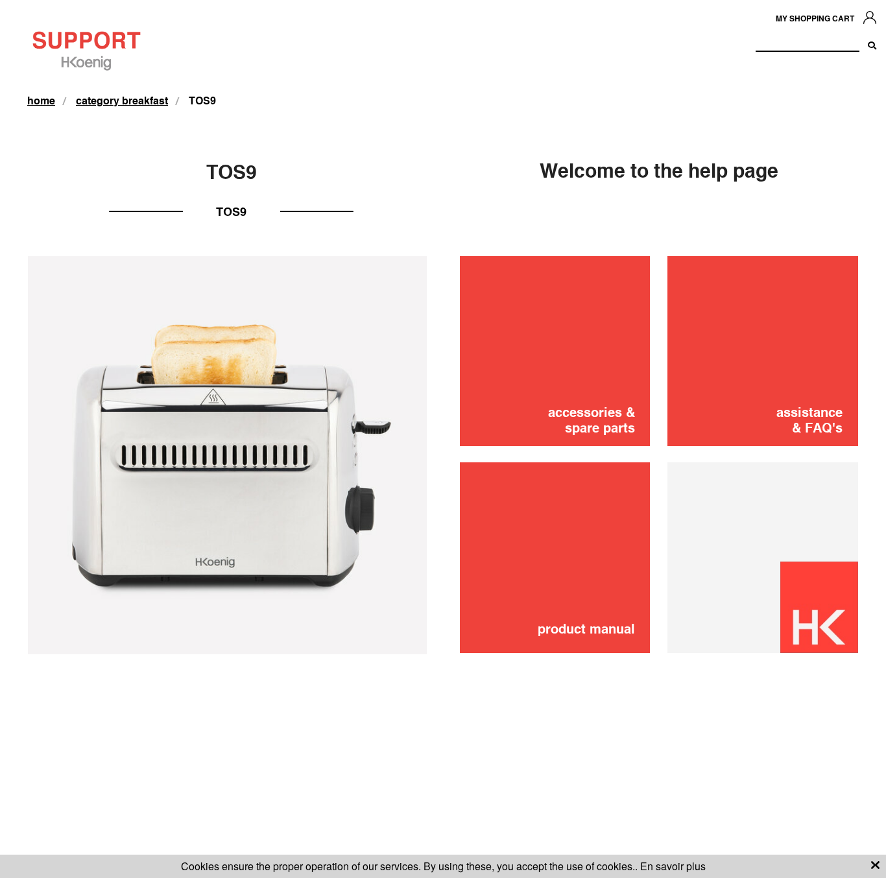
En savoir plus (673, 866)
